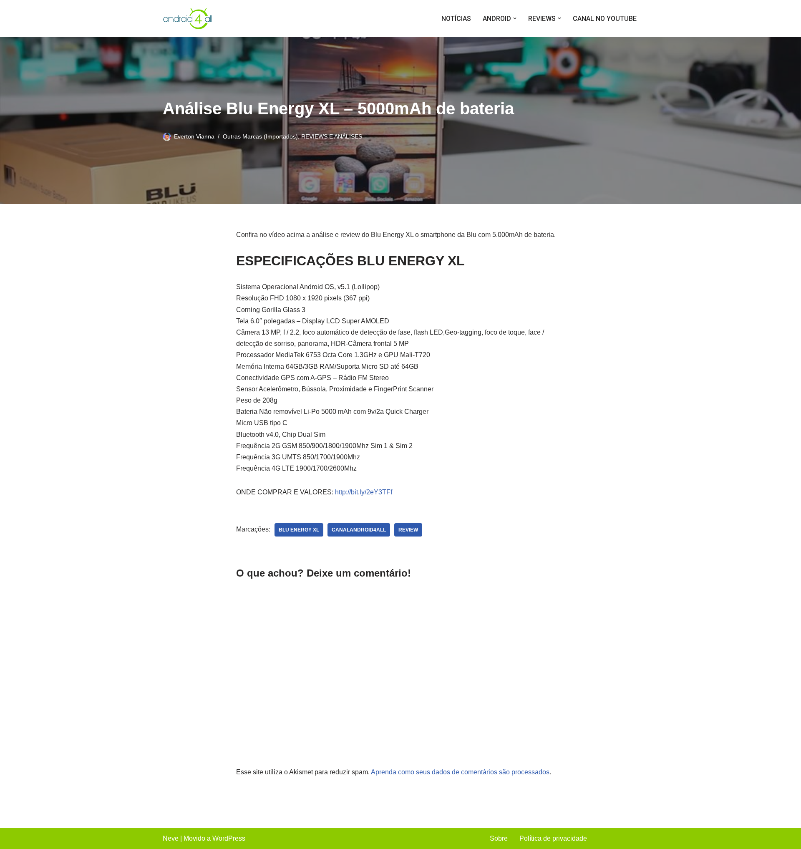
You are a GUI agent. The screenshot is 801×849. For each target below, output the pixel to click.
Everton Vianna (194, 136)
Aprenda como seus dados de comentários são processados (460, 772)
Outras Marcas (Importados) (260, 136)
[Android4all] (188, 19)
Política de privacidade (553, 838)
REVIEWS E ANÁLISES (331, 136)
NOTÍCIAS (456, 19)
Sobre (499, 838)
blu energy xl (299, 530)
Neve (171, 838)
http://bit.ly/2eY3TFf (363, 492)
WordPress (228, 838)
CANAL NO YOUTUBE (605, 19)
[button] (514, 18)
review (408, 530)
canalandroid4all (359, 530)
